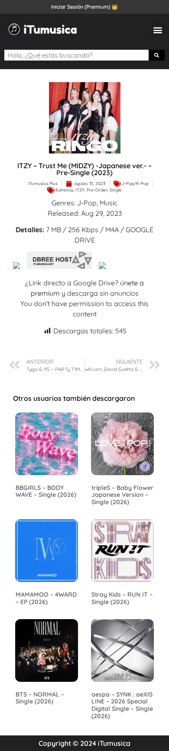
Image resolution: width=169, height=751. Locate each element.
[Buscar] (157, 55)
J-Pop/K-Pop (135, 183)
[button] (157, 29)
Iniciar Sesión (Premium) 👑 (84, 6)
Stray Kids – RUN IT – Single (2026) (122, 598)
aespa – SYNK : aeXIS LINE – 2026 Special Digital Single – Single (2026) (122, 705)
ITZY (79, 190)
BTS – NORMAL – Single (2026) (40, 698)
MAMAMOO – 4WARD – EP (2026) (46, 598)
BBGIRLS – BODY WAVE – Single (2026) (46, 491)
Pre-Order (97, 190)
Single (116, 190)
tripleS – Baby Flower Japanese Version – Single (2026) (122, 495)
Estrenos (64, 190)
